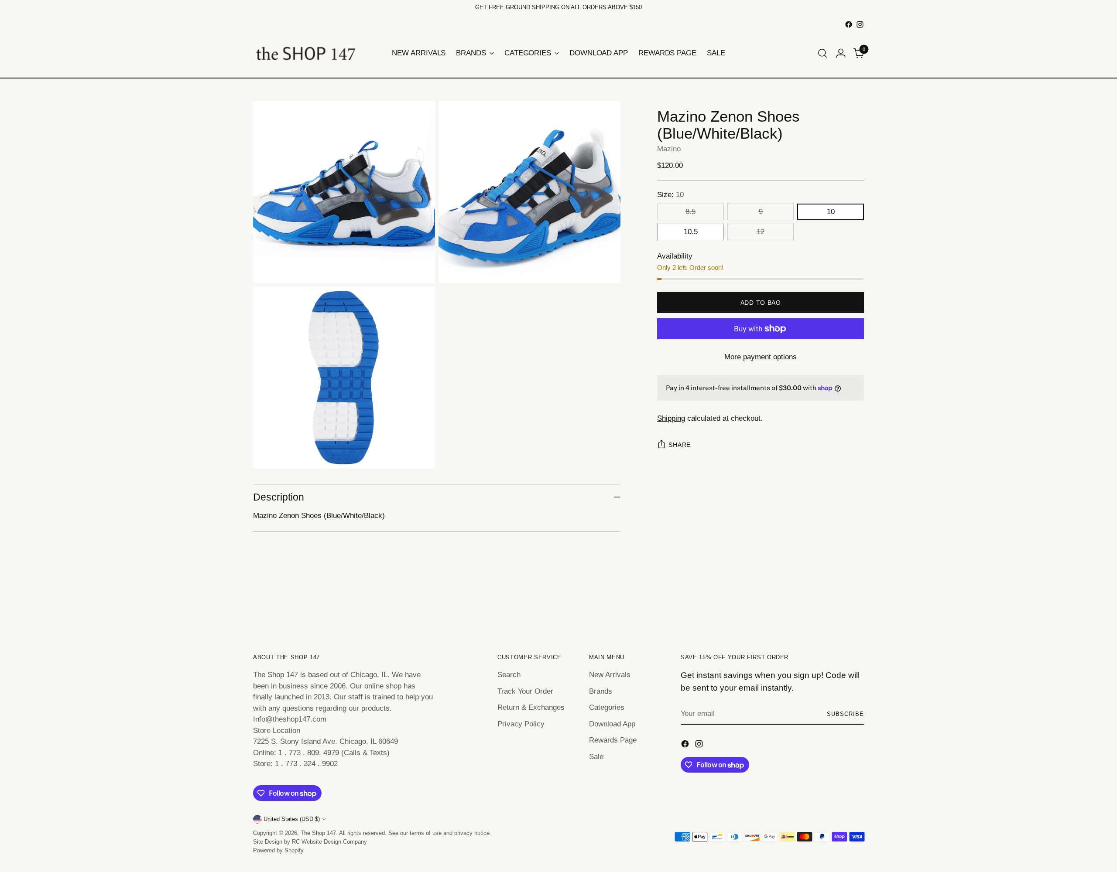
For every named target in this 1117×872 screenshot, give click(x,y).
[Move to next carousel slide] (856, 603)
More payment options (760, 357)
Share (679, 444)
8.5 (690, 212)
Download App (612, 724)
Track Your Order (525, 691)
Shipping (671, 418)
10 (831, 212)
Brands (600, 691)
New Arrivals (609, 675)
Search (509, 675)
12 (760, 232)
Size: (670, 195)
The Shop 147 (318, 833)
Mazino (669, 149)
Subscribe (845, 714)
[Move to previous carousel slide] (836, 604)
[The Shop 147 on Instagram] (860, 24)
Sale (596, 757)
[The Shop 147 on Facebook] (849, 24)
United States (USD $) (292, 819)
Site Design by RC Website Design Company (310, 841)
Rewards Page (613, 740)
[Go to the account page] (841, 53)
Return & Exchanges (531, 707)
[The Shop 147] (305, 53)
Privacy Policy (521, 724)
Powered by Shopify (278, 850)
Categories (606, 707)
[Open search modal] (822, 53)
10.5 (691, 232)
